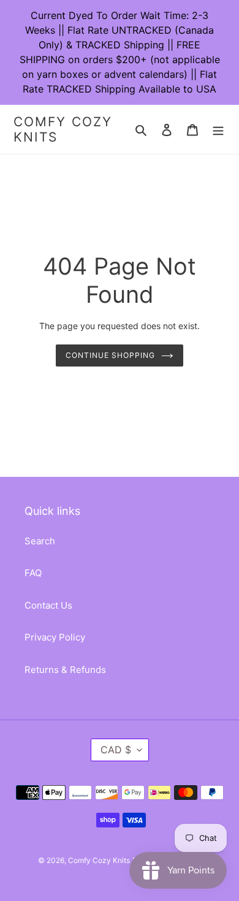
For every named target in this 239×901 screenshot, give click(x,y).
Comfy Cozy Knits (62, 129)
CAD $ (116, 749)
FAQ (33, 573)
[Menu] (218, 129)
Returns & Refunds (65, 669)
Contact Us (48, 605)
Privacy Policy (55, 637)
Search (40, 541)
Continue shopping (110, 355)
